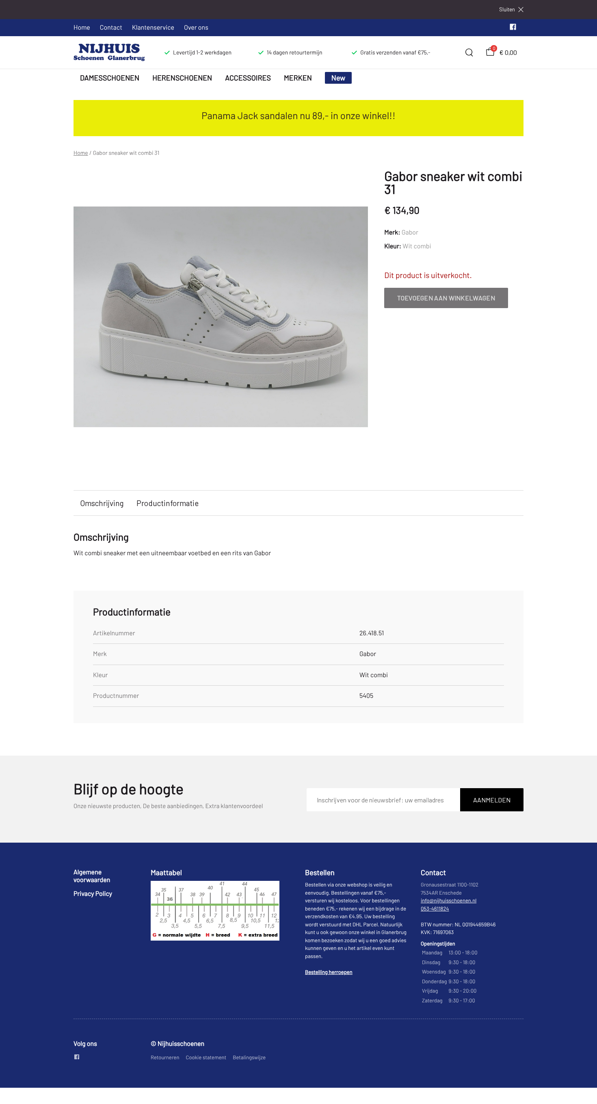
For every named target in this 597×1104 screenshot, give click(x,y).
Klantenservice (153, 27)
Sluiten (507, 10)
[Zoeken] (469, 52)
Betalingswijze (249, 1057)
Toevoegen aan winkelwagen (446, 298)
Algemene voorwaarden (92, 875)
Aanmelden (491, 800)
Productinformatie (167, 503)
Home (82, 27)
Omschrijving (101, 503)
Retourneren (165, 1057)
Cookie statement (206, 1057)
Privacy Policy (93, 894)
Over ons (196, 27)
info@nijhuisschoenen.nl (448, 900)
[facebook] (513, 29)
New (338, 77)
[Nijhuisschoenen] (109, 52)
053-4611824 (435, 908)
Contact (111, 27)
